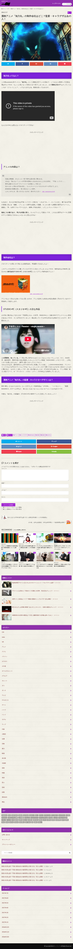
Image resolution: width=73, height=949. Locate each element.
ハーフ (4, 710)
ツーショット (34, 817)
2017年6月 (5, 898)
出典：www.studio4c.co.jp (36, 293)
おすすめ (25, 815)
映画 (3, 753)
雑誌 (3, 802)
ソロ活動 (21, 817)
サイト (3, 497)
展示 (3, 748)
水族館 (4, 763)
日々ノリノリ (57, 946)
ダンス (4, 690)
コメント (4, 468)
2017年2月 (5, 917)
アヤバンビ (47, 815)
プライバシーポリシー (8, 844)
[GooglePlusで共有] (36, 63)
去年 (44, 820)
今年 (13, 820)
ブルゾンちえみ (63, 817)
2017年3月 (5, 912)
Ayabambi (4, 815)
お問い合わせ (6, 834)
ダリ (3, 685)
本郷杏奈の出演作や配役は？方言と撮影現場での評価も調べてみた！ (35, 615)
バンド (4, 714)
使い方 (25, 820)
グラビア (4, 676)
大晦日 (4, 734)
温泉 (3, 768)
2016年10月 (5, 937)
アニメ (10, 435)
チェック (27, 817)
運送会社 (4, 797)
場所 (53, 820)
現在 (3, 822)
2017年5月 (5, 903)
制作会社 (32, 435)
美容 (3, 777)
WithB (20, 815)
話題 (3, 792)
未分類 (4, 758)
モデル (4, 719)
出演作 (30, 820)
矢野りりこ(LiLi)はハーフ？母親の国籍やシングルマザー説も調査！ (35, 599)
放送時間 (58, 820)
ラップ (4, 724)
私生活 (16, 822)
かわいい (32, 815)
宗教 (3, 743)
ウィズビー (54, 815)
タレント (4, 680)
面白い (40, 822)
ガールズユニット (7, 671)
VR (3, 642)
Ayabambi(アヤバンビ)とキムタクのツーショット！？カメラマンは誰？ (36, 582)
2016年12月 (5, 927)
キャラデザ (24, 435)
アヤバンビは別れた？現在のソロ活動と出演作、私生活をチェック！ (35, 591)
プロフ (3, 820)
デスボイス (5, 700)
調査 (36, 822)
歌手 (63, 820)
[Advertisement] (36, 146)
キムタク (4, 817)
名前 (3, 483)
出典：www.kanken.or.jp (48, 191)
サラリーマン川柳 (12, 817)
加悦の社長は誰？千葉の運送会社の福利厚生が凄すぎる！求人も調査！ (22, 866)
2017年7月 (5, 893)
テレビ (4, 695)
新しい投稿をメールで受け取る (12, 509)
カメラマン (62, 815)
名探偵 (48, 820)
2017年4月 (5, 907)
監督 (43, 435)
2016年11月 (5, 932)
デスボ (50, 817)
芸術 (3, 787)
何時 (21, 820)
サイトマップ (6, 839)
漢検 (38, 435)
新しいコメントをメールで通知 (12, 507)
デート (4, 705)
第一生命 (28, 822)
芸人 (3, 782)
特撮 (3, 773)
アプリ (4, 651)
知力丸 (49, 435)
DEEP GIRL (14, 815)
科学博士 (22, 822)
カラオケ (4, 661)
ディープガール (43, 817)
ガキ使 (4, 666)
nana (3, 637)
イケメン (4, 656)
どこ (37, 815)
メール (3, 490)
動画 (40, 820)
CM (4, 435)
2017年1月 (5, 922)
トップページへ (56, 3)
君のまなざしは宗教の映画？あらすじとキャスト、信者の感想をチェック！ (37, 607)
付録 (3, 729)
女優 (3, 739)
